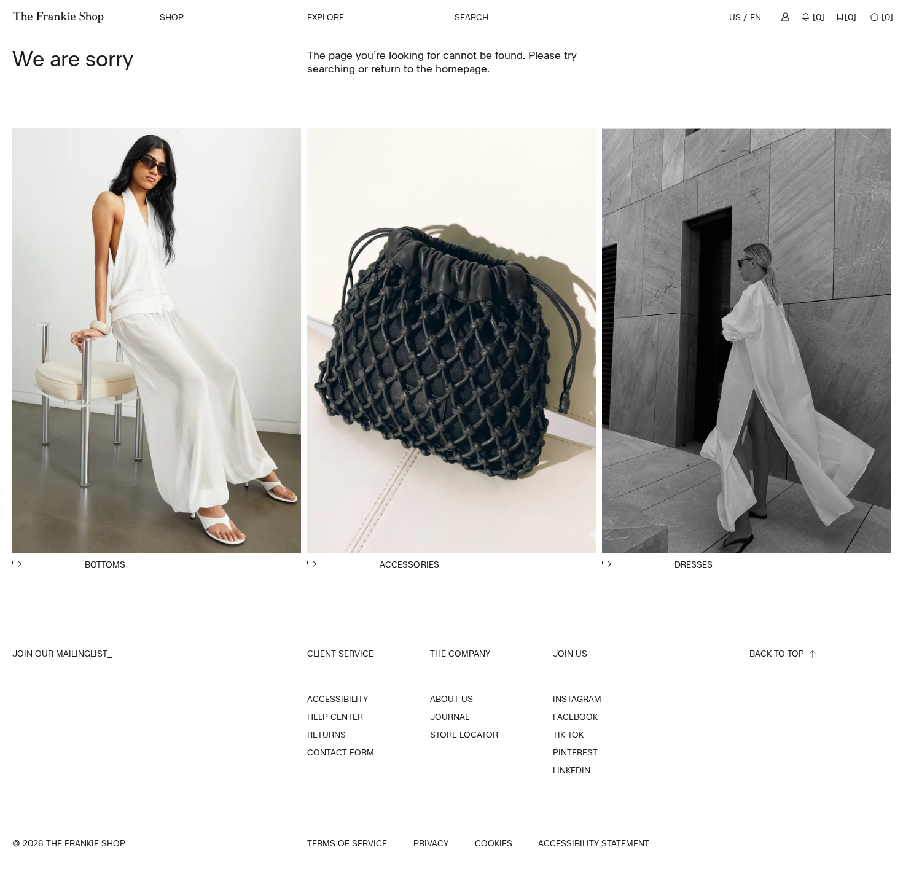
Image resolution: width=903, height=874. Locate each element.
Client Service (340, 653)
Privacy (430, 843)
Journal (449, 716)
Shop (172, 17)
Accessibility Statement (593, 843)
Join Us (570, 653)
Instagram (577, 699)
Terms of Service (347, 843)
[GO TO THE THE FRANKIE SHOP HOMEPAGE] (58, 17)
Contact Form (340, 752)
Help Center (335, 716)
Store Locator (464, 734)
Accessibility (337, 699)
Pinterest (575, 752)
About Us (451, 699)
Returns (326, 734)
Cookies (493, 843)
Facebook (575, 716)
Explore (325, 17)
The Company (460, 653)
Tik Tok (568, 734)
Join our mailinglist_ (62, 653)
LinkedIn (571, 770)
